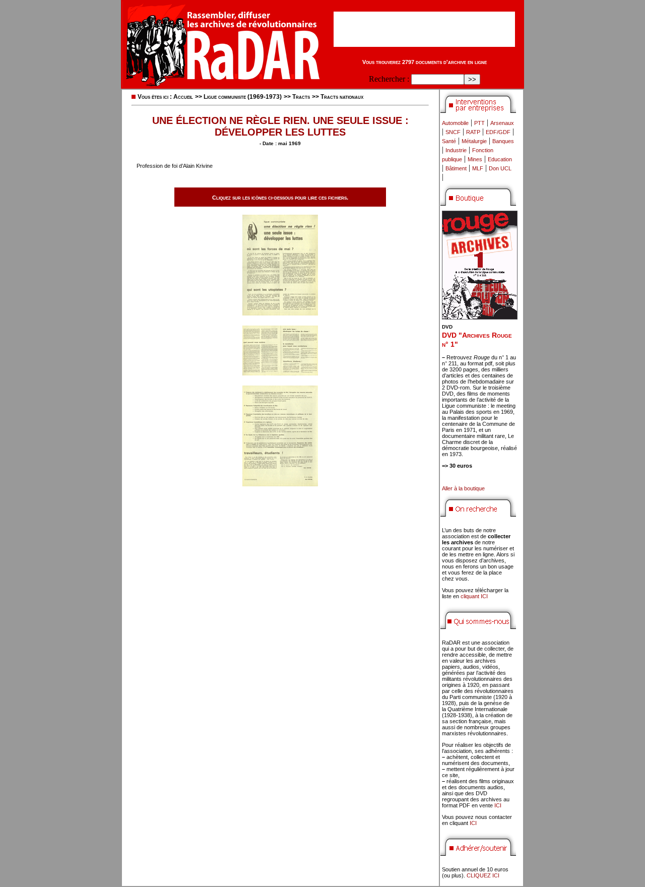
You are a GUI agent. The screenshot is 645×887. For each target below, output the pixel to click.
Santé (449, 141)
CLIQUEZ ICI (483, 875)
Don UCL (500, 168)
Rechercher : (389, 79)
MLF (477, 168)
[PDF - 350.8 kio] (280, 483)
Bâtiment (456, 168)
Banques (503, 141)
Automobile (455, 123)
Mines (475, 159)
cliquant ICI (474, 596)
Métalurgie (474, 141)
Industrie (456, 150)
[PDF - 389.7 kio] (280, 312)
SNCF (453, 132)
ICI (497, 805)
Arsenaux (502, 123)
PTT (479, 123)
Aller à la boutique (463, 488)
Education (500, 159)
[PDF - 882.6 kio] (280, 372)
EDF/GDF (498, 132)
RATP (473, 132)
